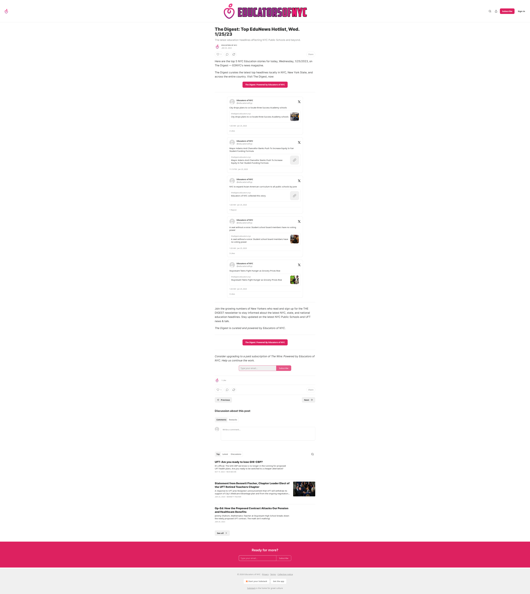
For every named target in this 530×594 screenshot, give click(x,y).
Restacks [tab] (233, 419)
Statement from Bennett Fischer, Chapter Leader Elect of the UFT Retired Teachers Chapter (252, 485)
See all (220, 533)
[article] (265, 468)
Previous (225, 399)
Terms (273, 574)
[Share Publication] (496, 11)
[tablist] (227, 419)
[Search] (490, 11)
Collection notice (285, 574)
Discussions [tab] (236, 454)
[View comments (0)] (227, 54)
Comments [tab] (221, 419)
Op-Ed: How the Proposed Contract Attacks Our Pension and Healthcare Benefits (251, 510)
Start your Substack (257, 581)
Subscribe (507, 11)
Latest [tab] (225, 454)
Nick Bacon (231, 472)
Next (306, 399)
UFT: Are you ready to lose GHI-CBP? (239, 462)
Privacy (265, 574)
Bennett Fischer (234, 497)
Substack (251, 588)
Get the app (278, 581)
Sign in (521, 11)
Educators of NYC (229, 45)
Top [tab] (218, 454)
